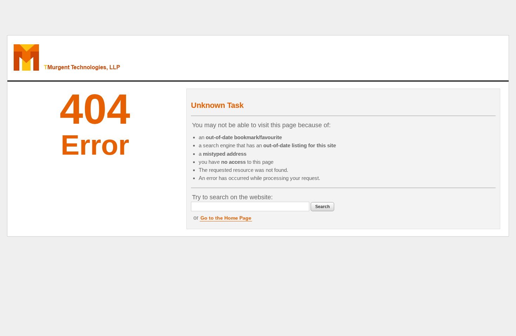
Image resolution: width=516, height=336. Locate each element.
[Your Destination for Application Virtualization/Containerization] (97, 57)
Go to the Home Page (225, 218)
